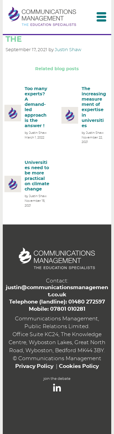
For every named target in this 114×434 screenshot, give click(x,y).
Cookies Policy (79, 366)
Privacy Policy (34, 366)
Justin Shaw (68, 50)
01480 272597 (86, 302)
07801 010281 (67, 309)
